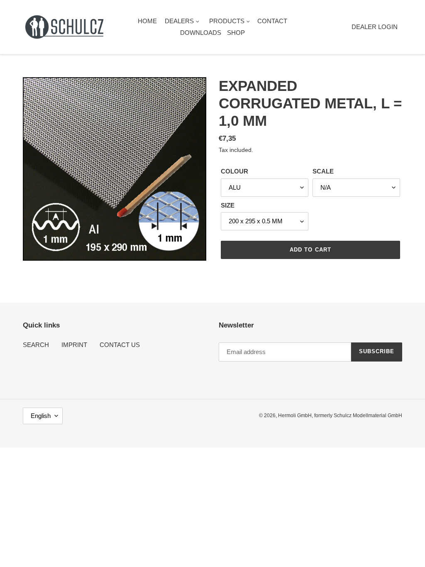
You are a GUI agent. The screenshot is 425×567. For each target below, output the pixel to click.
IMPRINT (74, 344)
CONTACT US (120, 344)
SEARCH (36, 344)
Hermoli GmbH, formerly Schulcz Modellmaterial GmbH (340, 415)
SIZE (227, 205)
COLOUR (234, 171)
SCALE (323, 171)
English (41, 415)
